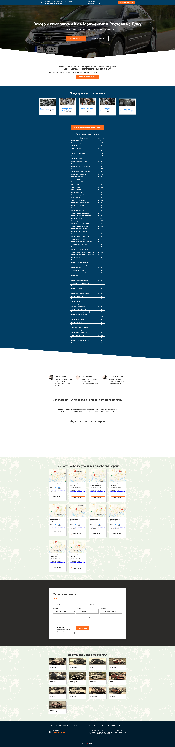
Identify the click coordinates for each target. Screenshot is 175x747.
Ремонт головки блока (78, 153)
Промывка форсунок (77, 270)
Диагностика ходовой (77, 195)
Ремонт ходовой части (78, 335)
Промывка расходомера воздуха (81, 283)
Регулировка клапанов (78, 156)
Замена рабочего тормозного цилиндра (83, 254)
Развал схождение (76, 197)
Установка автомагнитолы (79, 306)
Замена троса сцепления (78, 174)
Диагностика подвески (78, 151)
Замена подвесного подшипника (81, 215)
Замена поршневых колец (79, 161)
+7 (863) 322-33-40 (94, 3)
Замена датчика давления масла (81, 171)
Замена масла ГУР (76, 291)
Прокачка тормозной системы (80, 244)
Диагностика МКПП (77, 182)
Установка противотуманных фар (81, 312)
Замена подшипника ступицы (80, 226)
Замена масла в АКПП (77, 192)
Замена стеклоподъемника (79, 317)
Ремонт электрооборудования (80, 338)
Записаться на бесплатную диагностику (87, 127)
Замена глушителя (76, 325)
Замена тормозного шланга (79, 262)
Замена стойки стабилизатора (80, 202)
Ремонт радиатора (76, 286)
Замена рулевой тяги (77, 205)
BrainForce (91, 743)
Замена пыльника (76, 208)
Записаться (57, 496)
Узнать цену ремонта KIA (86, 77)
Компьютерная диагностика (79, 143)
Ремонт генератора (77, 304)
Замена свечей (75, 145)
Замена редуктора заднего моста (81, 231)
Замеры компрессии (77, 177)
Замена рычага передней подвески (81, 241)
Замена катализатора (77, 319)
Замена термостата (77, 296)
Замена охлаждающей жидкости (81, 293)
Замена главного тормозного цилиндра (83, 252)
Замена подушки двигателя (79, 164)
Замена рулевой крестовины (80, 228)
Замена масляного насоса (79, 169)
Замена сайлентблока (77, 218)
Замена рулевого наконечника (80, 223)
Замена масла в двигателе (79, 330)
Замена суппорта (76, 257)
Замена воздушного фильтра (80, 280)
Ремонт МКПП (75, 187)
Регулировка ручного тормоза (80, 247)
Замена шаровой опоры (78, 221)
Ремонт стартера (76, 301)
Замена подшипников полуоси (80, 213)
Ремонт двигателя (76, 148)
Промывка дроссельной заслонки (81, 273)
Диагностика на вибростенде (80, 343)
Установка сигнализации (78, 309)
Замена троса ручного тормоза (80, 249)
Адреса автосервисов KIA (50, 3)
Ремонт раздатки (76, 190)
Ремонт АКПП (75, 184)
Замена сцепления (76, 267)
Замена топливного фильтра (79, 278)
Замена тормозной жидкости (80, 340)
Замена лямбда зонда (77, 322)
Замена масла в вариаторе (79, 332)
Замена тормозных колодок (79, 265)
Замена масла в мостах (78, 239)
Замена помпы (75, 299)
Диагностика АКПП (77, 179)
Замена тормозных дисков (79, 260)
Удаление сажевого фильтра (79, 327)
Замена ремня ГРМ (77, 140)
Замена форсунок (76, 275)
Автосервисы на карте (97, 38)
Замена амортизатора (77, 210)
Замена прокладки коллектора (80, 166)
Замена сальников (76, 158)
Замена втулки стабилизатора (80, 236)
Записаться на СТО (126, 2)
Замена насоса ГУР (77, 288)
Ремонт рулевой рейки (78, 200)
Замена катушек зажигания (79, 314)
